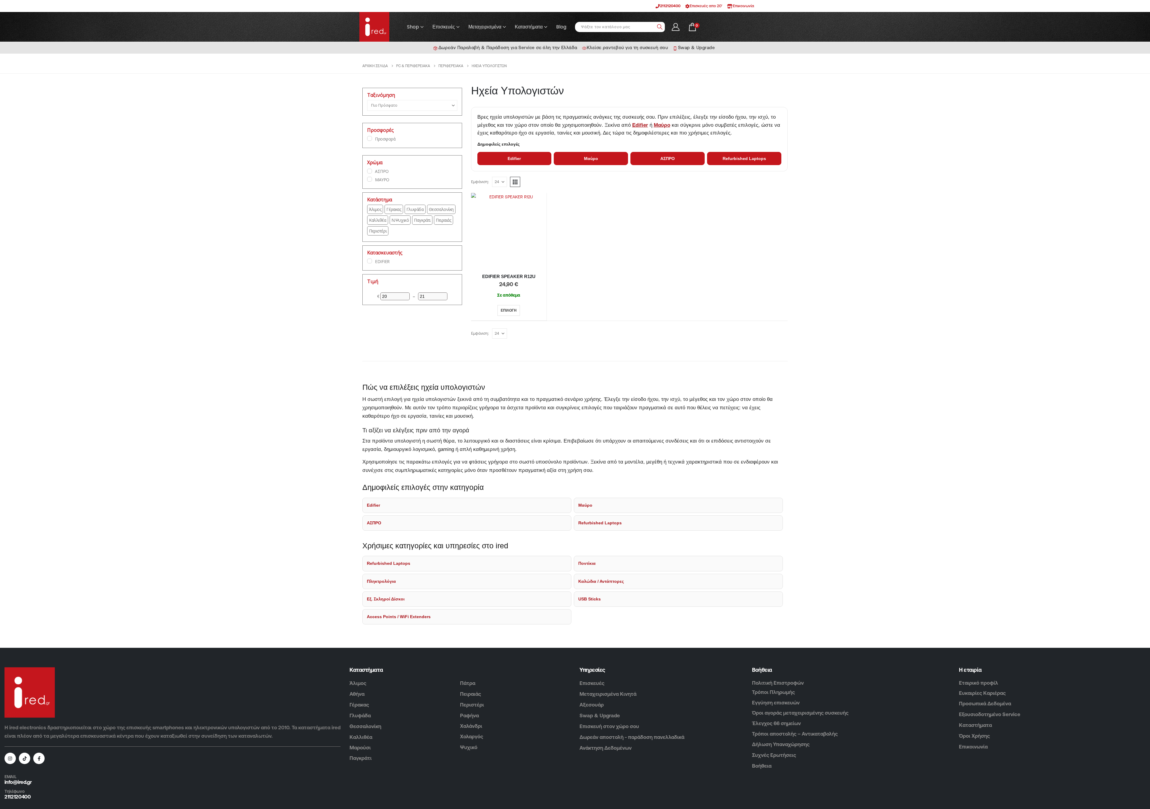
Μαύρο (662, 125)
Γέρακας (359, 705)
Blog (561, 27)
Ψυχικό (468, 747)
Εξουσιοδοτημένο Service (989, 714)
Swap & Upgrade (599, 716)
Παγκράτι (360, 758)
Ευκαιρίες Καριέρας (982, 693)
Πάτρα (467, 683)
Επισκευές (443, 27)
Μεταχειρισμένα (484, 27)
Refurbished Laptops (744, 158)
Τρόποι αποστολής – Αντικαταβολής (795, 734)
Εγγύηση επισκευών (776, 703)
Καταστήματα (529, 27)
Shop (413, 27)
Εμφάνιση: (480, 181)
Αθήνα (356, 694)
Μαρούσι (360, 748)
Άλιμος (357, 683)
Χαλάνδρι (471, 726)
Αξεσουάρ (591, 705)
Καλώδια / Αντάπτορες (601, 581)
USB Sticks (589, 599)
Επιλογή (509, 310)
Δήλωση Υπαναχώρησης (780, 744)
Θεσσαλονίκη (365, 726)
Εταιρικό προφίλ (978, 683)
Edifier (640, 125)
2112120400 (670, 6)
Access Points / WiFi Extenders (399, 616)
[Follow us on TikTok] (24, 758)
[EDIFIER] (369, 261)
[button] (515, 182)
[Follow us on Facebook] (39, 758)
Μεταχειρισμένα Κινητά (607, 694)
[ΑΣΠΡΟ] (369, 171)
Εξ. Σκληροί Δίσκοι (386, 599)
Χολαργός (471, 736)
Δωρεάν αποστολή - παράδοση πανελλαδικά (631, 737)
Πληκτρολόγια (381, 581)
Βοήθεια (761, 766)
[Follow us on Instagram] (10, 758)
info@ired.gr (17, 782)
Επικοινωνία (973, 747)
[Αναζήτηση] (660, 27)
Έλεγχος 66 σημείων (776, 723)
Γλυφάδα (360, 716)
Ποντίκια (587, 563)
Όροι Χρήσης (974, 736)
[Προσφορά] (369, 138)
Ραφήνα (469, 716)
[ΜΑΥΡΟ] (369, 179)
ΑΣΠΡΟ (667, 158)
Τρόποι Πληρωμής (773, 692)
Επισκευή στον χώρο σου (609, 726)
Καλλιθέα (360, 737)
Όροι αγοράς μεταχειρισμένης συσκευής (800, 713)
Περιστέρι (472, 705)
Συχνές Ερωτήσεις (774, 755)
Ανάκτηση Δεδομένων (605, 748)
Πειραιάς (470, 694)
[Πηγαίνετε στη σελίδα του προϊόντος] (509, 231)
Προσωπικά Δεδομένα (985, 704)
